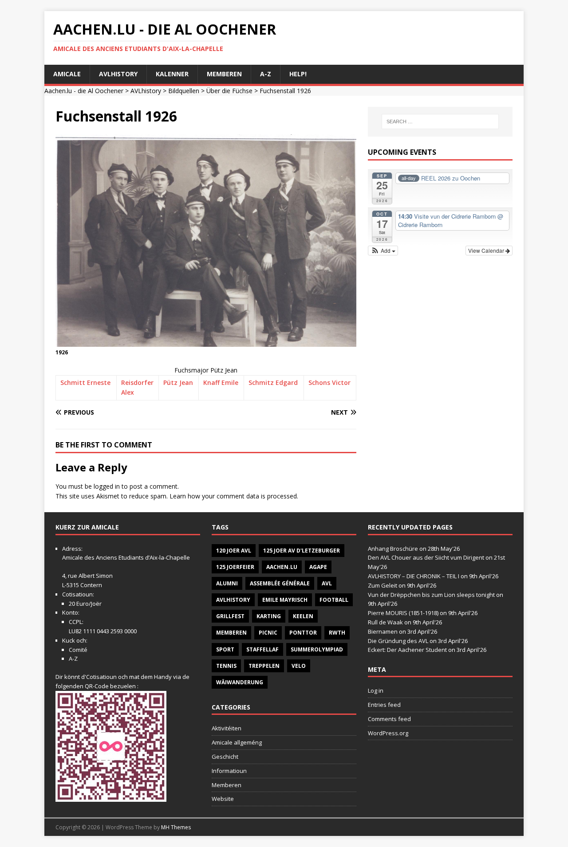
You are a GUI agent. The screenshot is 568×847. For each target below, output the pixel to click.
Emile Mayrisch (285, 600)
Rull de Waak (385, 622)
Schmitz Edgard (273, 382)
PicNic (268, 632)
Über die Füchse (229, 90)
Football (334, 600)
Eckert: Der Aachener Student (407, 650)
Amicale (67, 74)
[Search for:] (440, 121)
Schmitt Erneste (85, 382)
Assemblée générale (280, 583)
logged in (107, 486)
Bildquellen (183, 90)
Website (223, 799)
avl (327, 583)
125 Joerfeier (235, 567)
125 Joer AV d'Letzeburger (301, 550)
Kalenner (172, 74)
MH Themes (176, 827)
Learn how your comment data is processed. (234, 496)
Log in (375, 690)
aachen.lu (281, 567)
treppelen (264, 666)
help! (298, 74)
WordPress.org (388, 733)
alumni (227, 583)
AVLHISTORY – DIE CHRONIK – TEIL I (413, 576)
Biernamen (383, 631)
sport (225, 649)
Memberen (224, 74)
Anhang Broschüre (393, 549)
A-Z (265, 74)
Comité (78, 650)
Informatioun (229, 771)
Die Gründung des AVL (398, 641)
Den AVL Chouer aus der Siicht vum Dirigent (426, 557)
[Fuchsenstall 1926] (205, 341)
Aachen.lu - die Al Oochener (83, 90)
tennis (226, 666)
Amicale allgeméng (237, 742)
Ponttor (303, 632)
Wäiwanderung (239, 682)
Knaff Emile (220, 382)
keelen (303, 616)
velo (299, 666)
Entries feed (384, 705)
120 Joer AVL (233, 550)
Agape (318, 567)
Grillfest (230, 616)
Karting (268, 616)
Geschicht (225, 757)
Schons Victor (329, 382)
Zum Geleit (382, 585)
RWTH (337, 632)
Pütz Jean (178, 382)
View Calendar (486, 250)
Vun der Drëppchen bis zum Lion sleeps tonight (431, 595)
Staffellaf (262, 649)
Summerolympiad (317, 649)
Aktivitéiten (226, 728)
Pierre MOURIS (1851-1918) (403, 613)
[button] (383, 250)
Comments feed (389, 719)
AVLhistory (118, 74)
